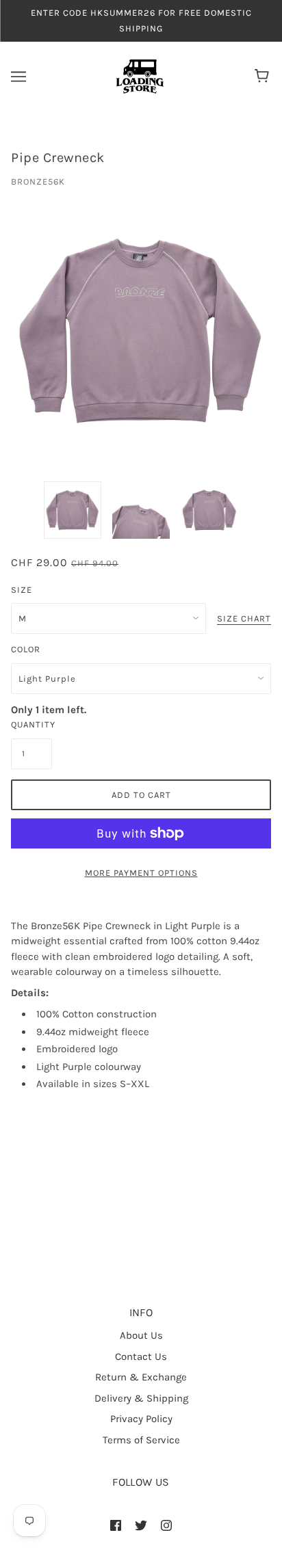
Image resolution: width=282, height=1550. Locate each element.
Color (25, 649)
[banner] (140, 76)
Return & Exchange (141, 1377)
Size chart (244, 619)
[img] (115, 1525)
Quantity (31, 724)
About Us (141, 1335)
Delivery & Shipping (141, 1398)
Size (21, 590)
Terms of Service (141, 1440)
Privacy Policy (141, 1419)
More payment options (141, 873)
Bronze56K (38, 181)
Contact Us (141, 1356)
